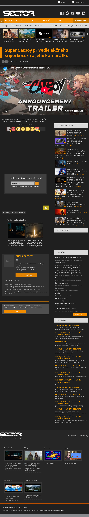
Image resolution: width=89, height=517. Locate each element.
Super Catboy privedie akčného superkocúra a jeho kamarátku (26, 292)
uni (13, 61)
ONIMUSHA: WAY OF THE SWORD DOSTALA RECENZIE (77, 133)
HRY (38, 20)
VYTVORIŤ (76, 315)
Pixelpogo (41, 264)
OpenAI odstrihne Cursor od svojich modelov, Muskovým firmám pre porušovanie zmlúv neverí (13, 466)
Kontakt (25, 508)
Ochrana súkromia (9, 508)
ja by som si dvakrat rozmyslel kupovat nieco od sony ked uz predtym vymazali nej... (70, 361)
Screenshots (60, 283)
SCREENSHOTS (61, 342)
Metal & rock (60, 298)
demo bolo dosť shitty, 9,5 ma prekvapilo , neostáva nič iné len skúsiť (69, 352)
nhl (56, 384)
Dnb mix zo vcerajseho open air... (67, 257)
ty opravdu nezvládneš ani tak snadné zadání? (70, 377)
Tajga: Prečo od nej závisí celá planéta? (32, 496)
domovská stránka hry (27, 268)
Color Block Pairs (50, 463)
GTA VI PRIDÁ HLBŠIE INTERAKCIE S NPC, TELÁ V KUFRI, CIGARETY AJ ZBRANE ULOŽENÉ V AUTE (71, 221)
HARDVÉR (46, 20)
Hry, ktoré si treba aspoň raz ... (66, 273)
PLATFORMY (80, 20)
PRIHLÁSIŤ (15, 312)
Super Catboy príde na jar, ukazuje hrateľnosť (20, 289)
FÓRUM (57, 20)
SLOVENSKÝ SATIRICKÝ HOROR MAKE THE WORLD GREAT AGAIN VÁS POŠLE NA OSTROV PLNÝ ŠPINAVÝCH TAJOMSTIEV (70, 182)
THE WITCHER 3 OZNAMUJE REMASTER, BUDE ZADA (25, 42)
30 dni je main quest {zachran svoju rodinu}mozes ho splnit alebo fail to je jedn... (70, 328)
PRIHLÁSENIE (80, 2)
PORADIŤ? (79, 25)
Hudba (57, 293)
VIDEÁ (30, 20)
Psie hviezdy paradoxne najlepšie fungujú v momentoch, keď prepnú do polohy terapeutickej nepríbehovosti (32, 466)
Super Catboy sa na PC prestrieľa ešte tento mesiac (22, 287)
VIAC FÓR (83, 315)
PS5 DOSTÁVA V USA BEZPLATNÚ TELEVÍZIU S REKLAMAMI (77, 171)
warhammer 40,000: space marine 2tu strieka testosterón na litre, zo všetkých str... (70, 345)
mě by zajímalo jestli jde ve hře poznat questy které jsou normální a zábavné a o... (70, 390)
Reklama (18, 508)
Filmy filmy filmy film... (63, 303)
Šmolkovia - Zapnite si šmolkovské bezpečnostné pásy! (12, 498)
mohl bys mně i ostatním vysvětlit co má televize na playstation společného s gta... (71, 421)
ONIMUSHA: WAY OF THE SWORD (68, 349)
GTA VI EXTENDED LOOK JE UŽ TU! (9, 40)
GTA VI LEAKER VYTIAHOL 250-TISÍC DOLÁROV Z (60, 41)
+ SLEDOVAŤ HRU (26, 275)
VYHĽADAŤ (55, 25)
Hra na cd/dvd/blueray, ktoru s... (67, 268)
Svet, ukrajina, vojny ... (63, 308)
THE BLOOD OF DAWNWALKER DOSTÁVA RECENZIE (77, 204)
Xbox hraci (59, 262)
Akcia (20, 266)
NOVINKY (9, 20)
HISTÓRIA (10, 25)
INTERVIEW (29, 25)
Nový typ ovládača (70, 463)
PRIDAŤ (68, 25)
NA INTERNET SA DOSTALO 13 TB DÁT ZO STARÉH (44, 41)
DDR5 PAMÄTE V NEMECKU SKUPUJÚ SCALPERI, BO (77, 41)
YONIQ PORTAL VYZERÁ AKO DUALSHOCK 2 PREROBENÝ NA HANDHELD (70, 142)
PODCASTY (19, 25)
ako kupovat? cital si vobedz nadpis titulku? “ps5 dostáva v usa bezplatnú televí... (69, 338)
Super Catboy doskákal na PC (15, 284)
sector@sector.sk (58, 511)
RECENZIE (20, 20)
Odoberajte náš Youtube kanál (14, 213)
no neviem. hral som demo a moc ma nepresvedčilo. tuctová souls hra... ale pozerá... (70, 412)
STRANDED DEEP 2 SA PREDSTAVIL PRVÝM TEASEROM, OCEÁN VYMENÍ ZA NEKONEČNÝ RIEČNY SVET (70, 193)
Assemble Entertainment (28, 264)
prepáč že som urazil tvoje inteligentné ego (69, 406)
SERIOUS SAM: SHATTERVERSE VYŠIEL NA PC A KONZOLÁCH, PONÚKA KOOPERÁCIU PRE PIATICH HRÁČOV (70, 153)
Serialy (57, 288)
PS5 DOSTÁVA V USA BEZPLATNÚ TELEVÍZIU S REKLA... (68, 333)
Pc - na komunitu (61, 278)
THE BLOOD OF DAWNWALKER (73, 211)
